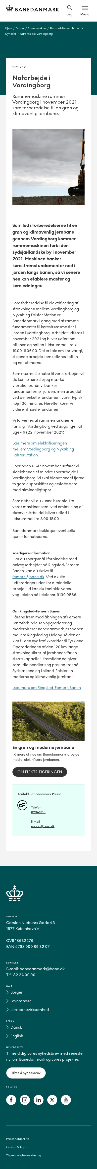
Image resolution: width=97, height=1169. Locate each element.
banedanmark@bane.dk (42, 969)
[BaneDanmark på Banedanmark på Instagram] (25, 1103)
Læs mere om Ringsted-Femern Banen (46, 687)
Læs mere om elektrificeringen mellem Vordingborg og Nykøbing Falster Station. (43, 449)
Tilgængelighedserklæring (23, 1155)
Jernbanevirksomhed (29, 1009)
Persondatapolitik (17, 1139)
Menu (84, 14)
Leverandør (20, 1001)
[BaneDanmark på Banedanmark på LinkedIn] (39, 1103)
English (16, 1036)
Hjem (8, 28)
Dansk (16, 1027)
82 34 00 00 (24, 974)
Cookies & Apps (16, 1147)
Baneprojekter (37, 28)
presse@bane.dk (42, 826)
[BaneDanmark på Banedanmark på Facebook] (11, 1103)
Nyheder (10, 34)
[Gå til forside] (48, 899)
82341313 (38, 812)
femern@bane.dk (28, 576)
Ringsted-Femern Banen (65, 28)
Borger (20, 28)
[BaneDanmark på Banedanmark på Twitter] (52, 1103)
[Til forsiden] (32, 9)
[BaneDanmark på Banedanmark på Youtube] (66, 1103)
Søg (69, 14)
